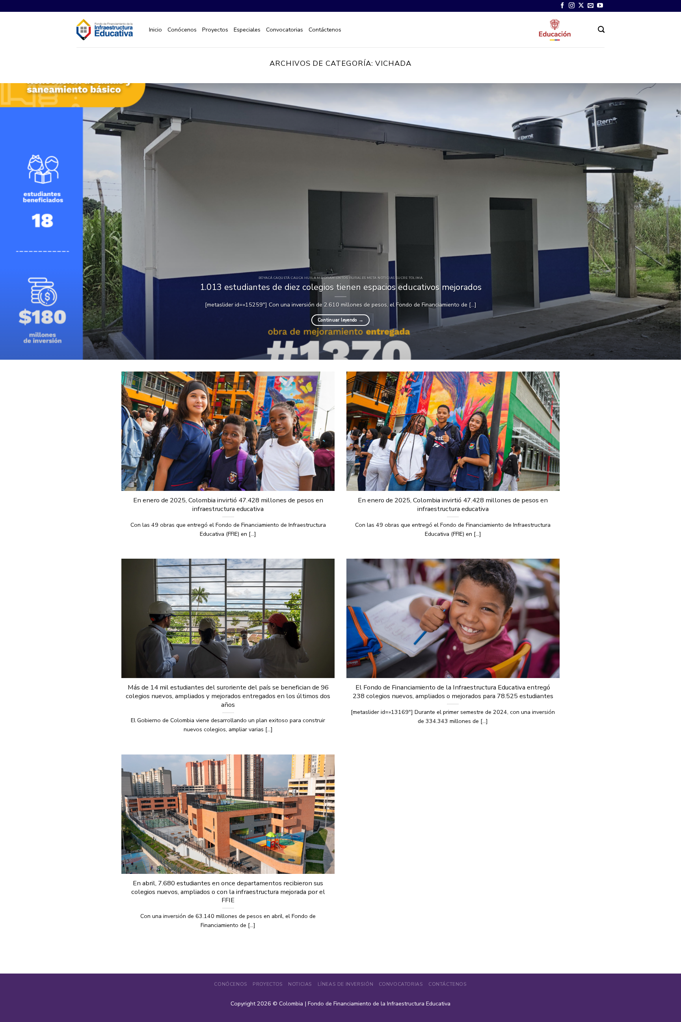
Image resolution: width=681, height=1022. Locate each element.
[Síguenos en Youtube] (600, 5)
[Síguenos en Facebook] (562, 5)
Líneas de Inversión (346, 984)
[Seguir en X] (581, 5)
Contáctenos (325, 29)
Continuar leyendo (341, 320)
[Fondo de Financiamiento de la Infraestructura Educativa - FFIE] (104, 29)
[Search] (601, 30)
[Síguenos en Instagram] (572, 5)
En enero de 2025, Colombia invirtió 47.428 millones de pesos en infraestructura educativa (228, 504)
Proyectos (215, 29)
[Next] (657, 221)
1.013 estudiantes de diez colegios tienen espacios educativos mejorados (341, 287)
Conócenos (182, 29)
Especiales (247, 29)
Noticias (300, 984)
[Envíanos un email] (591, 5)
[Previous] (24, 221)
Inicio (155, 29)
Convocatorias (284, 29)
